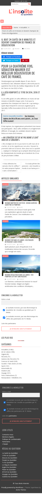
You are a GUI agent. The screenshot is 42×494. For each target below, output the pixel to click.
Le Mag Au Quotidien (9, 465)
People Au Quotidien (9, 460)
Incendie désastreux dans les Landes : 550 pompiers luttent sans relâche (19, 276)
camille (21, 244)
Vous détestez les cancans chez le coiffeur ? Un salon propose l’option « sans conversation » (11, 167)
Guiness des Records (8, 359)
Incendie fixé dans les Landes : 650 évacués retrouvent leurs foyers (19, 241)
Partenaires (6, 442)
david (21, 207)
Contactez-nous (7, 435)
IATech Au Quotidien (9, 472)
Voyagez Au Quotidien (10, 474)
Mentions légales (8, 437)
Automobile (5, 368)
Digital (3, 354)
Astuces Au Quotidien (9, 458)
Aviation (4, 371)
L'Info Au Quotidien (9, 455)
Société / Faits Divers (8, 364)
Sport (3, 366)
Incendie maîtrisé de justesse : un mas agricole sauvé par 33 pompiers (21, 204)
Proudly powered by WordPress (12, 487)
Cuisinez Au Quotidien (9, 477)
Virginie (16, 49)
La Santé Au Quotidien (10, 453)
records (27, 49)
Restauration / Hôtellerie (9, 378)
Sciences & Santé (7, 361)
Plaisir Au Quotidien (9, 470)
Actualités (5, 184)
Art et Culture (6, 352)
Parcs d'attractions (7, 375)
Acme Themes (21, 490)
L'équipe (5, 444)
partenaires (12, 323)
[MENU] (2, 21)
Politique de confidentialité (11, 439)
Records (4, 357)
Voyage (4, 373)
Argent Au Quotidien (9, 467)
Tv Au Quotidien (7, 462)
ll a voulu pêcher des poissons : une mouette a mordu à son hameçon (31, 166)
